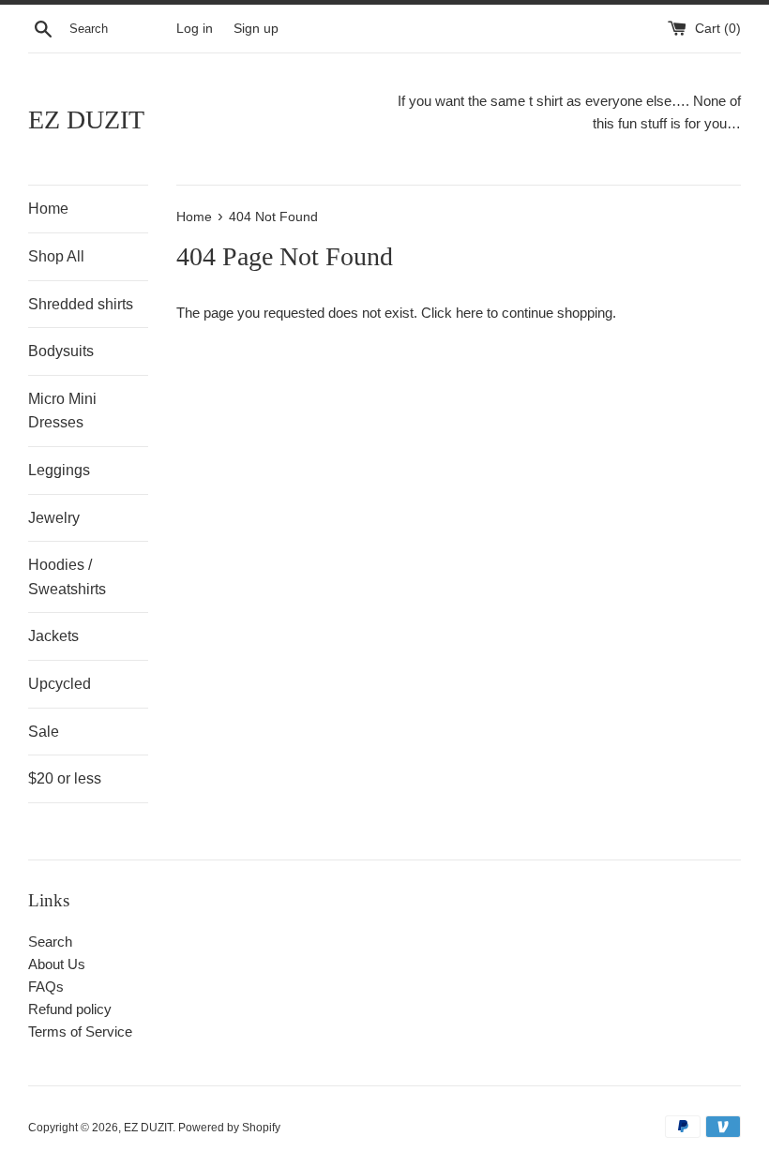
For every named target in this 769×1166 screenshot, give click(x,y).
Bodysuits (61, 351)
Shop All (56, 256)
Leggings (59, 470)
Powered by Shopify (229, 1127)
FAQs (46, 986)
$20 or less (64, 778)
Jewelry (54, 518)
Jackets (53, 636)
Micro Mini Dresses (62, 411)
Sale (43, 732)
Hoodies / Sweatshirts (67, 577)
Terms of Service (80, 1031)
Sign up (256, 29)
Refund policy (70, 1009)
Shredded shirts (80, 304)
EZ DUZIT (86, 119)
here (469, 313)
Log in (194, 29)
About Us (56, 964)
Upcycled (59, 684)
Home (48, 209)
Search (50, 941)
